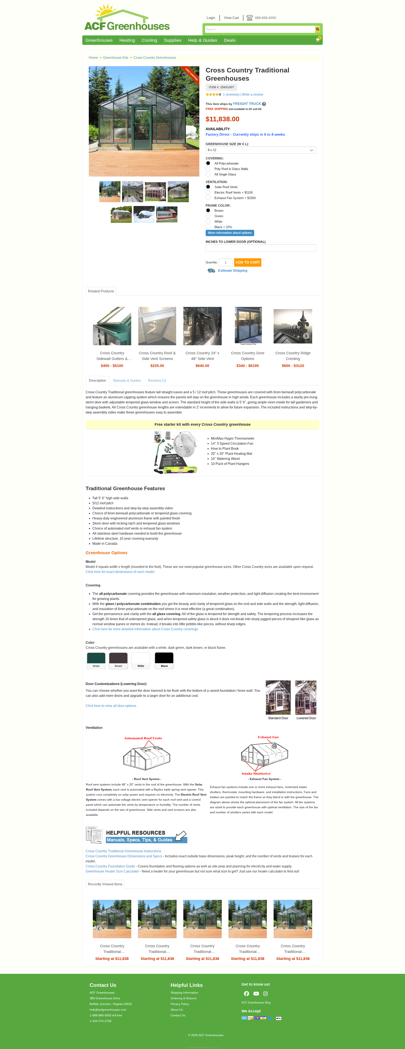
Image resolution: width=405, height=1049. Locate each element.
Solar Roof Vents (226, 187)
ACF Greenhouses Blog (256, 1002)
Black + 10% (223, 227)
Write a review (252, 94)
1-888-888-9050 (100, 1015)
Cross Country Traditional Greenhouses (112, 949)
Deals (230, 40)
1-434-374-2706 (100, 1021)
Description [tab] (97, 380)
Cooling (149, 40)
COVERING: (215, 158)
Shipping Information (184, 992)
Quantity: (212, 262)
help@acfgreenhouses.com (108, 1009)
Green (219, 216)
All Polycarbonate (227, 163)
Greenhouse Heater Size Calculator (112, 871)
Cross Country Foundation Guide (110, 866)
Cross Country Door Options (248, 356)
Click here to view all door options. (111, 706)
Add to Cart (248, 262)
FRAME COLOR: (218, 205)
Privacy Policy (180, 1004)
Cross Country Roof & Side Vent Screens (157, 356)
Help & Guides (202, 40)
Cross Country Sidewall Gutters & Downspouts (112, 356)
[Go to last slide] (99, 336)
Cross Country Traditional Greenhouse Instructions (123, 851)
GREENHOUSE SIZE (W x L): (227, 144)
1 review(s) (231, 94)
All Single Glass (225, 174)
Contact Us (178, 1015)
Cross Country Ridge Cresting (292, 356)
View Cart (231, 18)
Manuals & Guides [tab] (127, 380)
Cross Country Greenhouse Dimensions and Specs (124, 856)
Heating (127, 40)
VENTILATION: (217, 181)
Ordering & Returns (184, 998)
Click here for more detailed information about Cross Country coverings (145, 629)
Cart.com (214, 1047)
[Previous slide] (99, 929)
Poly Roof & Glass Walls (231, 169)
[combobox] (261, 150)
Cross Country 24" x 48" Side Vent (202, 356)
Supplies (172, 40)
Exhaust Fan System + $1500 (235, 198)
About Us (177, 1009)
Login (211, 18)
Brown (219, 210)
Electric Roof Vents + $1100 (234, 192)
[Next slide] (306, 336)
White (218, 221)
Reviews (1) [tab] (157, 380)
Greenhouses (99, 40)
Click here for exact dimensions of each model (120, 572)
